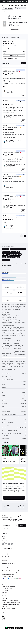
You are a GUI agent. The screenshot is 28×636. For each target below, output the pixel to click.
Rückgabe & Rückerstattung (8, 556)
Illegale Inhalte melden (7, 612)
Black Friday (4, 592)
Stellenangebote (5, 540)
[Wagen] (25, 5)
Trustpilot (4, 542)
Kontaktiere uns (5, 551)
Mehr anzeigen (6, 86)
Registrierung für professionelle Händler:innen (12, 572)
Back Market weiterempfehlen (8, 563)
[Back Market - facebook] (9, 544)
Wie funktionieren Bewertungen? (10, 58)
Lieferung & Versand (6, 554)
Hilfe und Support (6, 553)
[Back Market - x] (12, 544)
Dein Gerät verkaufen (6, 568)
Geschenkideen (5, 590)
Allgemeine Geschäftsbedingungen (10, 600)
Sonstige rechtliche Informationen (9, 608)
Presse (3, 538)
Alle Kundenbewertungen (7, 588)
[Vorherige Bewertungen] (21, 235)
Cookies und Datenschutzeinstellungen (10, 604)
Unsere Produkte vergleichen (8, 586)
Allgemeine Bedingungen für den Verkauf (11, 602)
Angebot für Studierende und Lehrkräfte (11, 570)
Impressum (4, 610)
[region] (14, 454)
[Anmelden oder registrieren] (22, 5)
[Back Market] (14, 5)
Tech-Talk (4, 584)
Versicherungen (5, 567)
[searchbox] (21, 8)
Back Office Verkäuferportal (8, 574)
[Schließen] (26, 1)
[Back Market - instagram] (3, 544)
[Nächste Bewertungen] (25, 235)
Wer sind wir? (5, 536)
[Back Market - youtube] (6, 544)
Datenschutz (5, 606)
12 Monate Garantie (6, 565)
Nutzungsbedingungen (7, 598)
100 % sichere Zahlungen (7, 576)
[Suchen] (16, 8)
